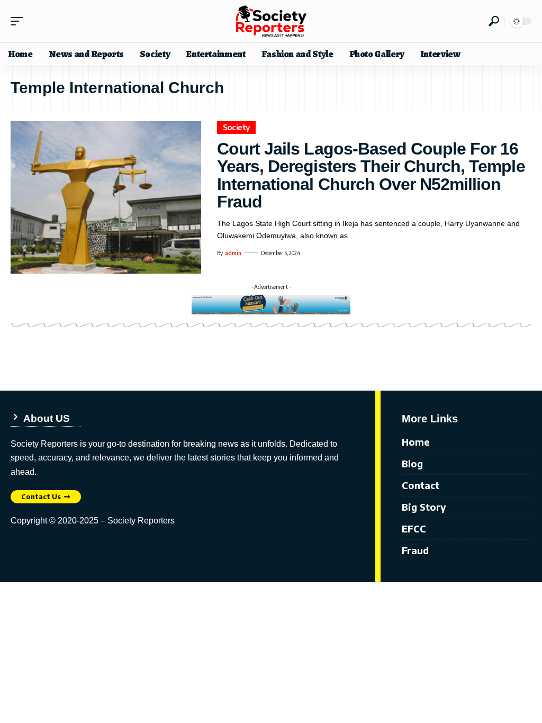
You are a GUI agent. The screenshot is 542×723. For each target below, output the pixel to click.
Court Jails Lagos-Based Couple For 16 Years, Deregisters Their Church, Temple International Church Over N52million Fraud (371, 175)
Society (236, 127)
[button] (20, 21)
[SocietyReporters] (271, 21)
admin (233, 253)
